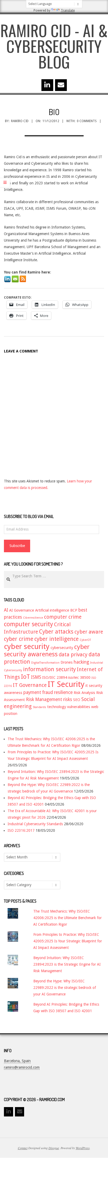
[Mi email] (15, 279)
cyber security (27, 646)
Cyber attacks (56, 631)
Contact (23, 1148)
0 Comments (87, 121)
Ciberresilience (33, 617)
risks (67, 699)
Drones (67, 662)
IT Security (66, 684)
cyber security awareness (47, 650)
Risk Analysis (84, 692)
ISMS (36, 677)
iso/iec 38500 (79, 677)
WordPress (83, 1148)
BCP (73, 610)
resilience (63, 692)
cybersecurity (62, 647)
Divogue (53, 1148)
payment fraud (38, 692)
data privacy (73, 655)
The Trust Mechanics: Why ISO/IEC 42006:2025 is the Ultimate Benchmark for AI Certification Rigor (67, 917)
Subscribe (17, 546)
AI (6, 610)
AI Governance (21, 610)
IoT (25, 676)
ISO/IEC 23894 (54, 677)
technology (56, 706)
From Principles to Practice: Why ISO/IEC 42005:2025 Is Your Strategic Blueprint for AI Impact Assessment (67, 941)
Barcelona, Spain (17, 1061)
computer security (28, 624)
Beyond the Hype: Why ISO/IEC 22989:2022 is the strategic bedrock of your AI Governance (64, 987)
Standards (39, 707)
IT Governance (30, 685)
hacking (81, 662)
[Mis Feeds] (23, 279)
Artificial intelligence (52, 610)
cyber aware (88, 632)
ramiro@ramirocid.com (22, 1067)
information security (49, 669)
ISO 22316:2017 (21, 830)
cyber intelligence (56, 639)
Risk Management (44, 699)
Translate (68, 10)
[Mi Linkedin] (7, 279)
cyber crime (18, 639)
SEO (76, 699)
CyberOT (85, 640)
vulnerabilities (78, 706)
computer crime (63, 617)
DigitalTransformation (45, 662)
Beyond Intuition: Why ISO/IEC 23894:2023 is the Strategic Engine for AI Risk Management (67, 964)
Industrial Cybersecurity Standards (35, 824)
